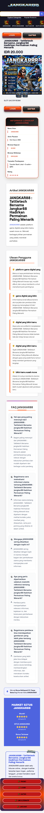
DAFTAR (32, 35)
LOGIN (12, 35)
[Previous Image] (4, 75)
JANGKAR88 (15, 225)
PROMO (23, 782)
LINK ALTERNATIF (23, 800)
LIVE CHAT (23, 806)
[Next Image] (40, 75)
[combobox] (20, 14)
